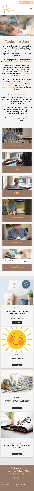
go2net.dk (20, 488)
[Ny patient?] (17, 232)
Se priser (17, 169)
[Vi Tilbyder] (17, 135)
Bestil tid (17, 193)
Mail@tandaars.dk (25, 474)
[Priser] (17, 159)
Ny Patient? (17, 242)
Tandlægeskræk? (17, 218)
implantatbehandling (9, 87)
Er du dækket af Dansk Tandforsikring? (17, 312)
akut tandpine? (20, 94)
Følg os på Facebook (17, 267)
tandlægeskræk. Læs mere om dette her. (19, 62)
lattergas (26, 73)
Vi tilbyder (16, 145)
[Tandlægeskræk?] (17, 207)
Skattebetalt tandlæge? (17, 401)
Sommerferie (16, 358)
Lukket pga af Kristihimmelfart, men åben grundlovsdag (17, 445)
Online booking (26, 2)
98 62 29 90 (26, 9)
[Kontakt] (17, 183)
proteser (24, 85)
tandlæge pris (15, 121)
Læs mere (17, 365)
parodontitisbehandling (10, 83)
